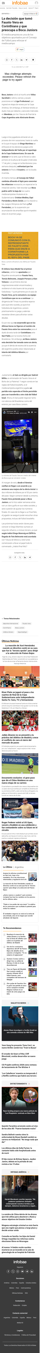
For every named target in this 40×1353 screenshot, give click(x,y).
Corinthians (7, 628)
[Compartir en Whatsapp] (7, 59)
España (21, 1283)
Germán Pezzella (7, 8)
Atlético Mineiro (8, 632)
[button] (3, 3)
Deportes (5, 14)
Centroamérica (26, 1288)
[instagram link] (17, 1271)
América (6, 1283)
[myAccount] (36, 3)
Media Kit (20, 1323)
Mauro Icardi (18, 8)
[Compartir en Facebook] (12, 59)
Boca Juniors (19, 628)
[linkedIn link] (31, 1271)
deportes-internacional (10, 623)
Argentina (7, 1317)
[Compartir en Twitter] (17, 59)
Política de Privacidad (29, 1335)
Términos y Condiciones (12, 1335)
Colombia (14, 1283)
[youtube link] (22, 1271)
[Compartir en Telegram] (26, 59)
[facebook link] (8, 1271)
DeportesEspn (22, 632)
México (11, 1288)
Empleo (24, 1305)
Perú (17, 1288)
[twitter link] (13, 1271)
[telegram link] (27, 1271)
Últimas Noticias (17, 1293)
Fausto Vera (27, 623)
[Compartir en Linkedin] (22, 59)
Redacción (16, 1305)
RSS (26, 1293)
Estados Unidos (31, 1283)
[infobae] (20, 3)
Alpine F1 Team (29, 8)
